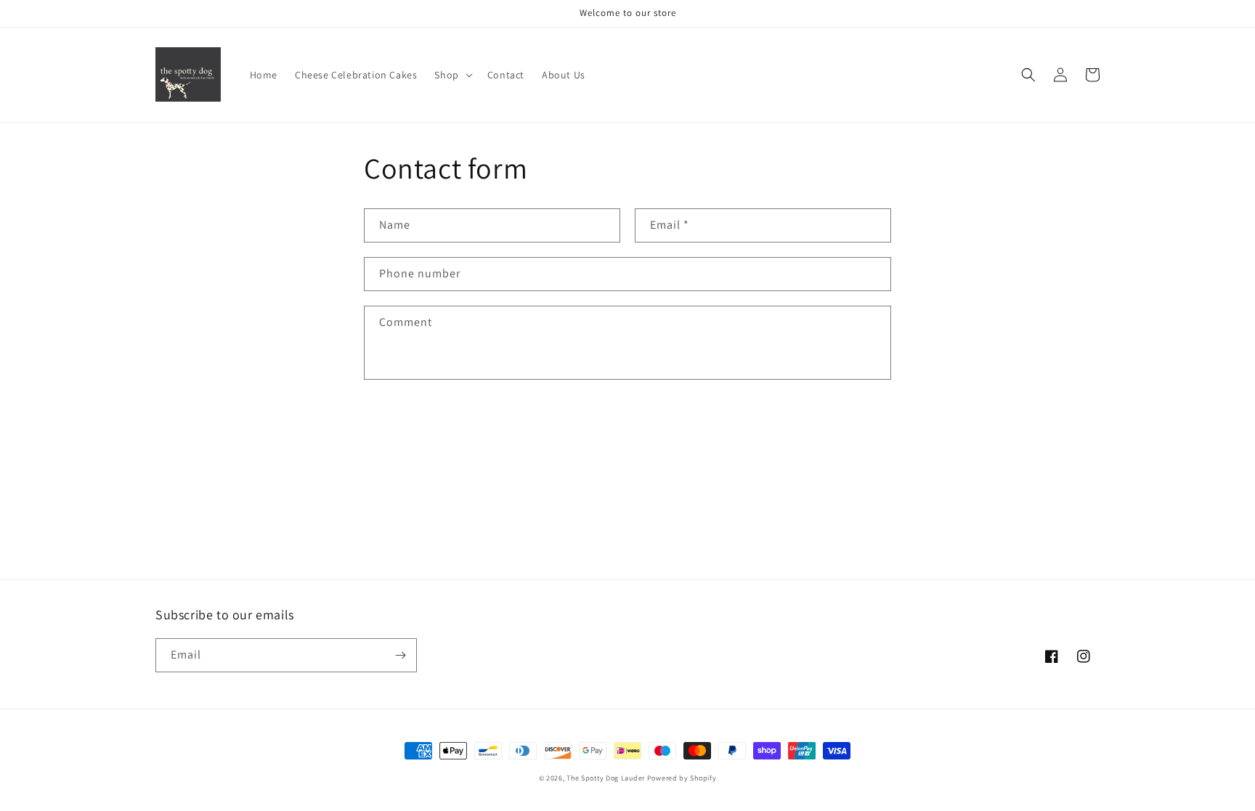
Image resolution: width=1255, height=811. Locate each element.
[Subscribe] (400, 655)
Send (408, 425)
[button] (452, 75)
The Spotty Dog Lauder (605, 778)
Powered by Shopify (682, 778)
